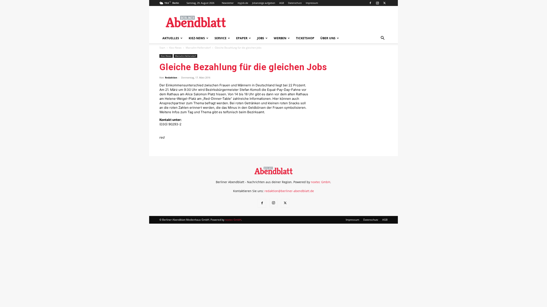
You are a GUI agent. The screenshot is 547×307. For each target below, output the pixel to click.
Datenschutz (295, 2)
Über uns (327, 38)
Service (220, 38)
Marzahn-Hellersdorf (198, 47)
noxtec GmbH (320, 182)
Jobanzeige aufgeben (263, 2)
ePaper (241, 38)
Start (162, 47)
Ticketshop (305, 38)
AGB (281, 2)
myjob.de (243, 2)
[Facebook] (370, 3)
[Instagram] (377, 3)
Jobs (260, 38)
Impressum (312, 2)
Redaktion (171, 77)
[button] (382, 38)
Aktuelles (170, 38)
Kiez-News (197, 38)
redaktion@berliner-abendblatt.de (289, 191)
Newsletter (228, 2)
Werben (280, 38)
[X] (384, 3)
